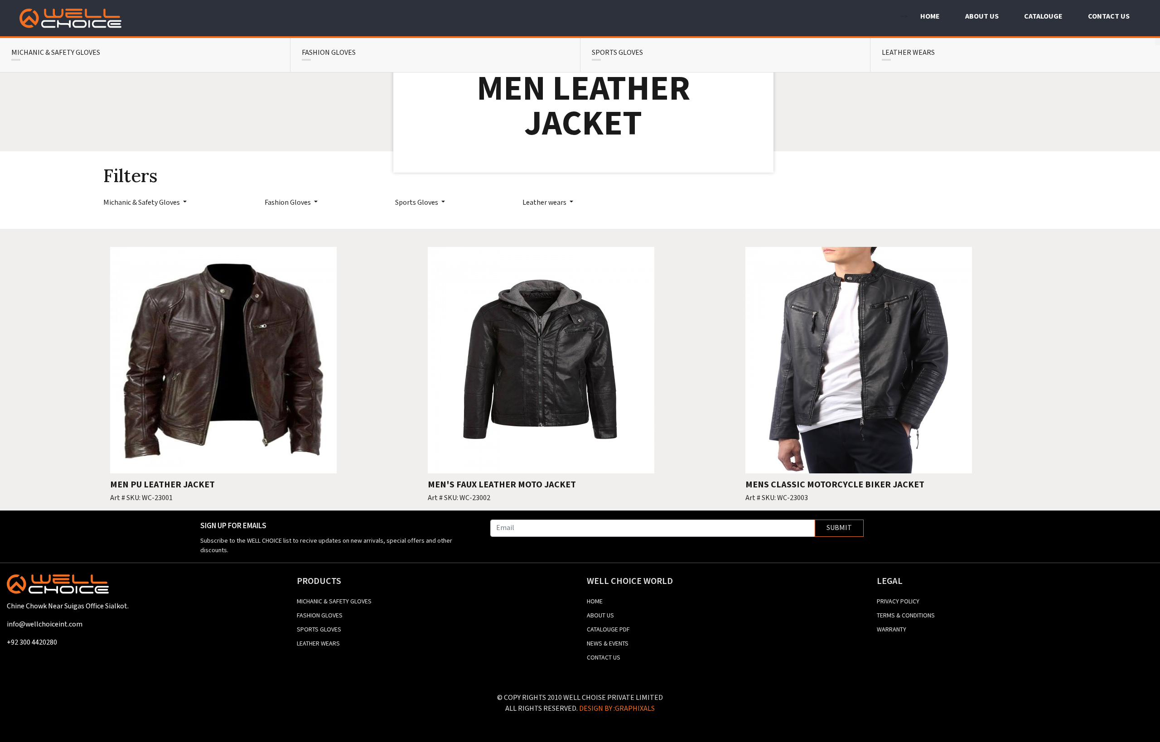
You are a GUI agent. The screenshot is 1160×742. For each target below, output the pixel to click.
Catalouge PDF (608, 630)
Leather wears (545, 202)
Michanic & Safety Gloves (142, 202)
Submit (839, 528)
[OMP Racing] (70, 18)
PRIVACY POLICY (898, 601)
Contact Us (603, 658)
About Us (600, 616)
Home (595, 601)
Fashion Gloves (288, 202)
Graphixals (635, 708)
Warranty (891, 630)
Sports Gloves (417, 202)
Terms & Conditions (906, 616)
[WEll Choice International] (58, 587)
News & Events (607, 644)
